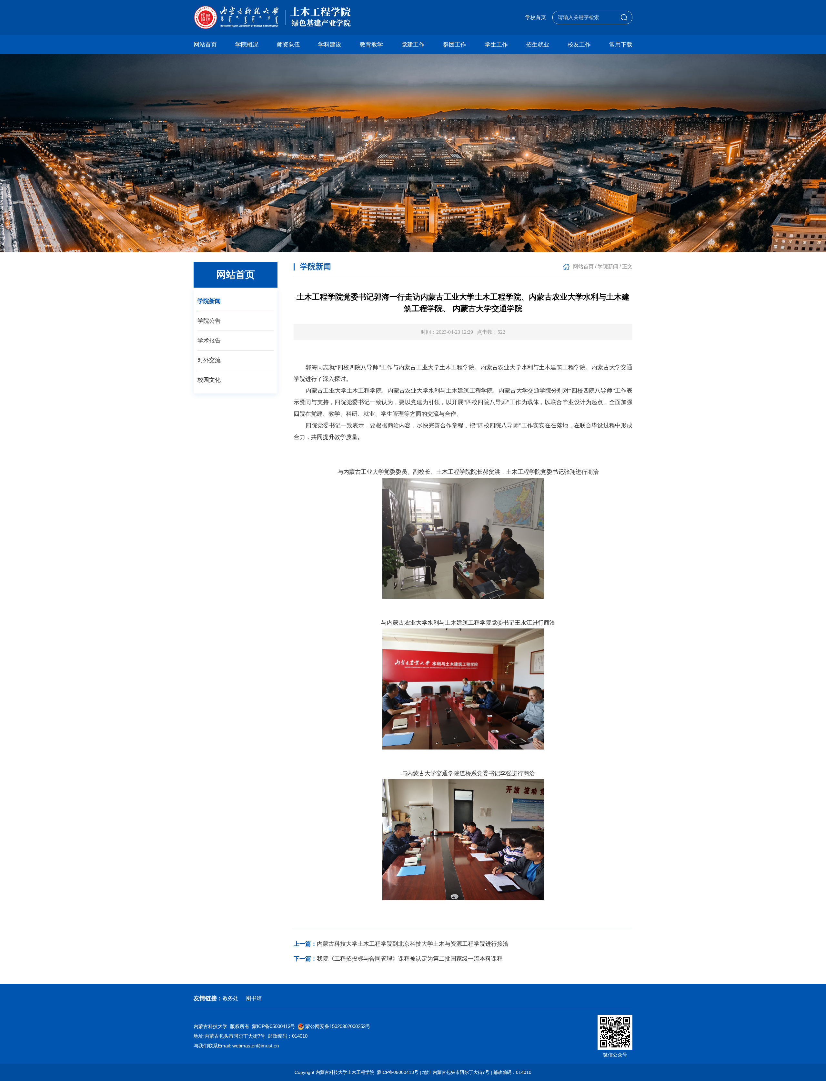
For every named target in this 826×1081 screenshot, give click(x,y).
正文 (627, 266)
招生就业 (537, 44)
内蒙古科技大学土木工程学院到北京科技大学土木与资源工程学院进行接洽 (401, 944)
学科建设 (329, 44)
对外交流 (209, 360)
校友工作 (579, 44)
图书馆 (254, 998)
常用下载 (620, 44)
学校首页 (535, 17)
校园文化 (209, 380)
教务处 (230, 998)
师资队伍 (288, 44)
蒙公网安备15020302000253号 (337, 1026)
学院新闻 (209, 301)
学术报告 (209, 340)
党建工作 (413, 44)
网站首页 (205, 44)
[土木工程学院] (272, 17)
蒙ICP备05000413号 (273, 1026)
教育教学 (371, 44)
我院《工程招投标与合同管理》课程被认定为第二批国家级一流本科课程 (398, 958)
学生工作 (496, 44)
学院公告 (209, 321)
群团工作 (454, 44)
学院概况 (246, 44)
